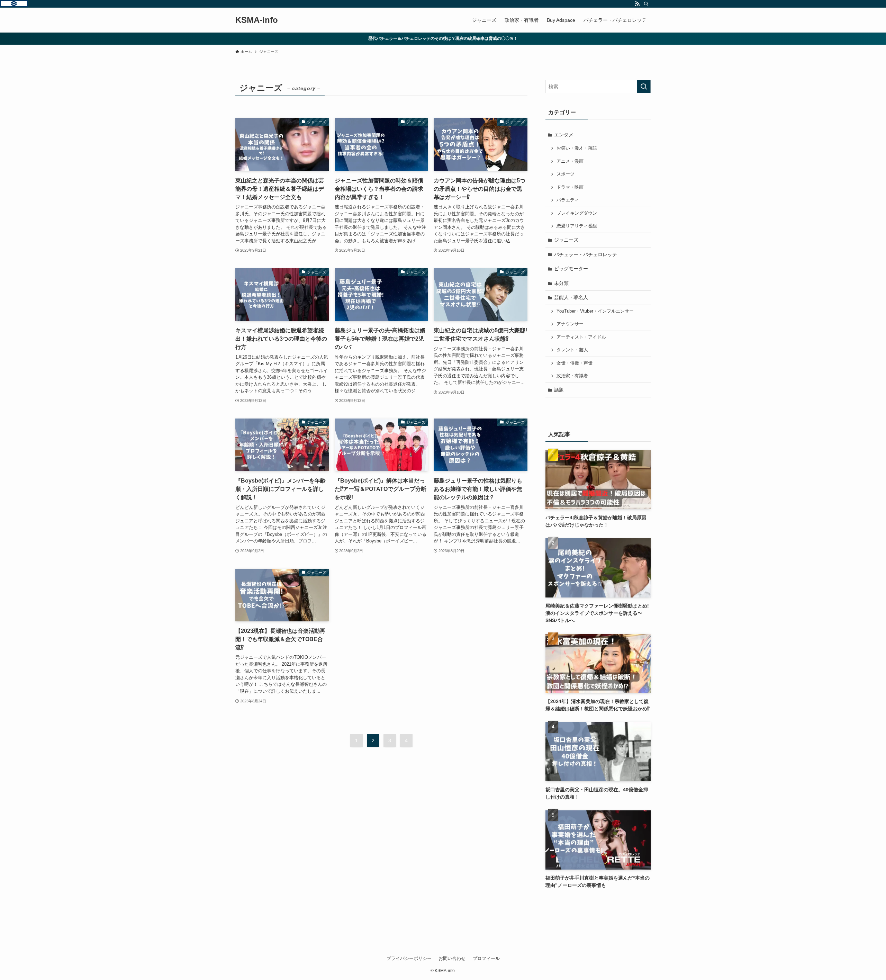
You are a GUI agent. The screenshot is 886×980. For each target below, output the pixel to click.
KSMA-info (256, 20)
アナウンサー (570, 324)
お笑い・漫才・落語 (577, 148)
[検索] (646, 4)
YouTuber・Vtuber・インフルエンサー (595, 311)
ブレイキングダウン (577, 213)
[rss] (637, 4)
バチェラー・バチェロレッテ (585, 254)
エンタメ (563, 134)
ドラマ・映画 (570, 187)
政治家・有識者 (572, 376)
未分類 (561, 283)
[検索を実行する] (644, 86)
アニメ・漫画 (570, 161)
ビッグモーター (571, 268)
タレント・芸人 (572, 350)
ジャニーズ (566, 240)
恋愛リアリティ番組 (577, 226)
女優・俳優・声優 (575, 363)
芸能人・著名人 (571, 297)
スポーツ (566, 174)
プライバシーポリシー (409, 958)
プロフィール (486, 958)
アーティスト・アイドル (581, 337)
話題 (559, 390)
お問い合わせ (452, 958)
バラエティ (568, 200)
